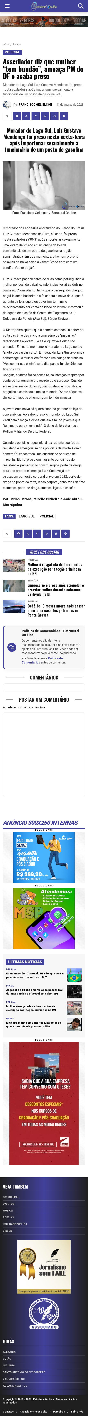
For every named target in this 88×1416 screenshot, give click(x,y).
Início (6, 44)
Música (8, 1210)
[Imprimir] (54, 116)
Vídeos (7, 1231)
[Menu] (7, 6)
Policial (17, 44)
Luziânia (9, 1365)
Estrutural (11, 1197)
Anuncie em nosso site (33, 1411)
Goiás (7, 1358)
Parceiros (59, 1411)
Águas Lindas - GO (15, 1385)
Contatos (8, 1411)
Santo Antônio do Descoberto (24, 1372)
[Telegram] (64, 116)
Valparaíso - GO (14, 1379)
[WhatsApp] (45, 116)
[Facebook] (17, 116)
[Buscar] (80, 6)
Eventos (8, 1203)
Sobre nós (77, 1411)
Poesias (8, 1217)
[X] (26, 116)
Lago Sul (27, 516)
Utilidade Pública (15, 1224)
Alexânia (9, 1352)
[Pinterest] (36, 116)
